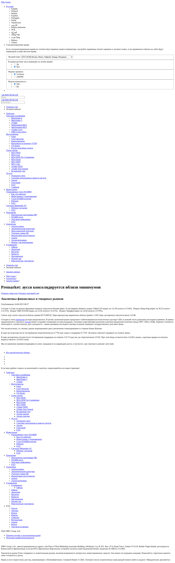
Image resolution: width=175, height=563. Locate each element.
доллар (28, 322)
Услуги (9, 173)
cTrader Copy (16, 130)
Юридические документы (22, 261)
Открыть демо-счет (9, 293)
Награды (15, 252)
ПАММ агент (17, 217)
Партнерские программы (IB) (24, 215)
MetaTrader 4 (16, 118)
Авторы (14, 511)
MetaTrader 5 (16, 120)
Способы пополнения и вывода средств (28, 178)
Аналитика (11, 224)
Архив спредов (23, 416)
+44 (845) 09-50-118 (9, 95)
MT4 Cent (15, 155)
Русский (9, 6)
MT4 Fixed (15, 159)
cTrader (14, 123)
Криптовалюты (18, 141)
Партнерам (11, 212)
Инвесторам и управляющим (24, 196)
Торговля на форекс (20, 527)
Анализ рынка (17, 226)
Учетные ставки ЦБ (20, 233)
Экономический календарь (23, 229)
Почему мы (16, 258)
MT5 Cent (15, 164)
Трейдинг (10, 113)
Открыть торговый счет (28, 293)
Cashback (15, 187)
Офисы (14, 247)
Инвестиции (11, 189)
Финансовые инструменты (23, 235)
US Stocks (15, 146)
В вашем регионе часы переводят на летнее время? (30, 62)
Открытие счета (18, 176)
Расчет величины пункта (22, 148)
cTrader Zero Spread (19, 169)
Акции (14, 180)
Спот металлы (17, 139)
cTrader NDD (17, 166)
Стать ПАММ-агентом (21, 199)
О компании (11, 245)
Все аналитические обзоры (18, 352)
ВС (18, 87)
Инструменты (12, 134)
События (15, 517)
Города (14, 508)
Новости (15, 254)
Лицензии (15, 249)
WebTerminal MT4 (19, 125)
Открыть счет (12, 107)
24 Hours (20, 74)
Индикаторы (16, 520)
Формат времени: (15, 72)
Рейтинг (15, 201)
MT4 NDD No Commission (22, 157)
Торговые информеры (20, 219)
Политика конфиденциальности (20, 538)
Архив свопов (22, 414)
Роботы (14, 515)
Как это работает (18, 194)
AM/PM (19, 77)
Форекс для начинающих (22, 242)
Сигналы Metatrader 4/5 (16, 206)
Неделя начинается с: (17, 81)
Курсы (14, 524)
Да (18, 64)
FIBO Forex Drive (18, 132)
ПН (18, 84)
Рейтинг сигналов (19, 208)
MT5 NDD (15, 162)
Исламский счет (18, 171)
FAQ (13, 185)
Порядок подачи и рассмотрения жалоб (23, 535)
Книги (14, 513)
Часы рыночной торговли (22, 231)
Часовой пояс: (14, 57)
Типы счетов (11, 150)
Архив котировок (19, 240)
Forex (13, 136)
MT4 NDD (15, 153)
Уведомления (17, 256)
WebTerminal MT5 (19, 127)
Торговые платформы (15, 116)
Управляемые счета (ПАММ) (19, 192)
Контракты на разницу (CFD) (24, 143)
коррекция (20, 319)
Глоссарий (15, 182)
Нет (18, 67)
